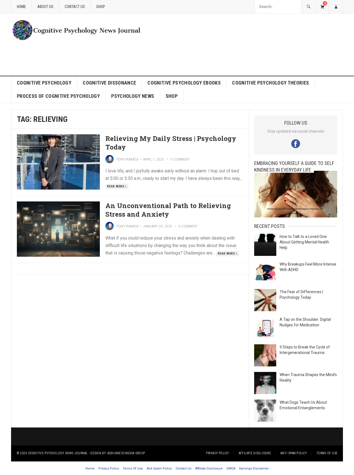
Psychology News (132, 96)
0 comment (180, 159)
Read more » (117, 186)
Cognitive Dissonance (109, 83)
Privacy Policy (217, 453)
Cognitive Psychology (44, 83)
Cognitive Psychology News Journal (58, 453)
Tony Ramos (127, 159)
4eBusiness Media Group (126, 453)
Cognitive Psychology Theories (270, 83)
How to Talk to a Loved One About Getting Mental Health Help (304, 242)
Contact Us (75, 6)
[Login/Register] (336, 6)
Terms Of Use (326, 453)
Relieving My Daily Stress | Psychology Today (170, 142)
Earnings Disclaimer (254, 468)
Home (21, 6)
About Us (45, 6)
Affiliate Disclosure (255, 453)
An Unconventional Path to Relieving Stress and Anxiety (168, 210)
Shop (100, 6)
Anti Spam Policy (293, 453)
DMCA (231, 468)
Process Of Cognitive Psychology (58, 96)
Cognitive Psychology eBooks (184, 83)
